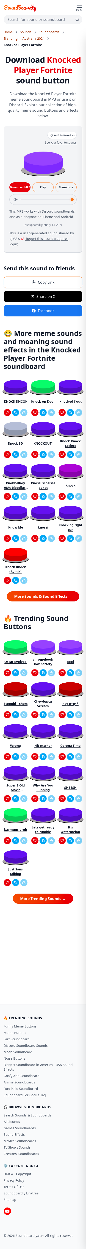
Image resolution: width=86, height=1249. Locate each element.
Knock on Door (43, 401)
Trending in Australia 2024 (24, 38)
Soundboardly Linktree (21, 1193)
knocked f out (70, 401)
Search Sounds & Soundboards (27, 1115)
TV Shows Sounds (17, 1147)
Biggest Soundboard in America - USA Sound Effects (38, 1067)
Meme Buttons (15, 1032)
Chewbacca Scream (43, 703)
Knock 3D (15, 443)
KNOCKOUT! (43, 443)
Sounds (25, 32)
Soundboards (49, 32)
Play (43, 187)
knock (70, 485)
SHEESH (70, 787)
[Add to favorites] (7, 412)
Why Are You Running (43, 787)
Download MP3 (20, 187)
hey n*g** (70, 703)
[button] (43, 162)
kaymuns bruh (15, 829)
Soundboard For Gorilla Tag (25, 1095)
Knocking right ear (70, 527)
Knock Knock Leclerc (70, 443)
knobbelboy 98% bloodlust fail (15, 485)
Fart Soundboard (17, 1039)
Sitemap (10, 1199)
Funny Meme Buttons (20, 1026)
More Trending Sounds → (43, 898)
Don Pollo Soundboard (21, 1088)
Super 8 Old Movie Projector (15, 787)
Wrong (15, 745)
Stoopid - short (16, 703)
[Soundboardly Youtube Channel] (7, 1211)
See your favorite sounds (61, 142)
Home (8, 32)
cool (70, 661)
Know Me (15, 527)
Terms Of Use (14, 1187)
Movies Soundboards (20, 1141)
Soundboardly (20, 7)
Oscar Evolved (15, 661)
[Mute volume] (15, 199)
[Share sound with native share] (24, 412)
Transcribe (66, 187)
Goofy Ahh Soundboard (21, 1076)
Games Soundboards (20, 1128)
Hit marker (43, 745)
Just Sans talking (15, 871)
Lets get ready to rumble (43, 829)
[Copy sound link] (15, 412)
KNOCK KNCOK (15, 401)
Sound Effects (14, 1134)
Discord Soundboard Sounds (26, 1045)
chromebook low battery (43, 661)
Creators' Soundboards (21, 1154)
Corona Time (70, 745)
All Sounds (12, 1121)
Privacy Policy (14, 1180)
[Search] (77, 19)
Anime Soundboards (19, 1082)
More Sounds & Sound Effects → (43, 596)
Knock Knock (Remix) (15, 569)
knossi (43, 527)
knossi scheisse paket (43, 485)
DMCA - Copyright (17, 1174)
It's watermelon (70, 829)
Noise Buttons (14, 1058)
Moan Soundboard (18, 1052)
